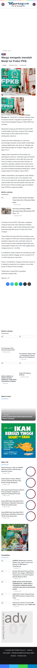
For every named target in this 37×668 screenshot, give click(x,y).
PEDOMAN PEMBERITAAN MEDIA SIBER (22, 653)
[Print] (29, 284)
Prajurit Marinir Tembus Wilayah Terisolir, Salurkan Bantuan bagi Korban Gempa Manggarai (11, 480)
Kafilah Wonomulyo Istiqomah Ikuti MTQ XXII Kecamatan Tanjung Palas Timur (23, 596)
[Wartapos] (18, 4)
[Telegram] (20, 284)
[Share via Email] (25, 284)
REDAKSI (13, 656)
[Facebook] (8, 284)
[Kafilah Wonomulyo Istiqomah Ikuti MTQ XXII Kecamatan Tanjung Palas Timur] (6, 596)
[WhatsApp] (16, 284)
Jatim (9, 50)
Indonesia (30, 650)
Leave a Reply (18, 389)
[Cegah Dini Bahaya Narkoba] (27, 366)
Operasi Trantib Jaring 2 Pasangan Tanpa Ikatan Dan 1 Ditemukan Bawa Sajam (24, 200)
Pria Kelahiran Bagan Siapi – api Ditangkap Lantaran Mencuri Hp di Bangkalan (27, 355)
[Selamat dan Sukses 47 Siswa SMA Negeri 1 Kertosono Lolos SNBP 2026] (6, 605)
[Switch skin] (32, 5)
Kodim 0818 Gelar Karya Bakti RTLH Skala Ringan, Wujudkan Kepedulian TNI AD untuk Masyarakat (12, 503)
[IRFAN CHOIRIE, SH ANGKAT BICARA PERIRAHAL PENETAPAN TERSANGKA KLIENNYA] (9, 368)
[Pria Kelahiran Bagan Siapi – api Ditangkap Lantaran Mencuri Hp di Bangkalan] (27, 343)
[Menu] (2, 4)
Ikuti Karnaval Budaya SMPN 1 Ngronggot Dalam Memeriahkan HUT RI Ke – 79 (24, 211)
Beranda (4, 50)
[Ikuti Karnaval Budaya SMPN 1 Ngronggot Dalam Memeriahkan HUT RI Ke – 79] (6, 210)
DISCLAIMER (6, 653)
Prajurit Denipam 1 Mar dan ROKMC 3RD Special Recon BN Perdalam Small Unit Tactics (12, 469)
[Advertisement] (18, 28)
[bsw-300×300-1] (14, 550)
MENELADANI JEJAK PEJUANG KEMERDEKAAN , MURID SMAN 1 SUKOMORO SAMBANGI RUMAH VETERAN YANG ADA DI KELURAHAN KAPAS (24, 585)
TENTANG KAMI (21, 656)
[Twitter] (12, 284)
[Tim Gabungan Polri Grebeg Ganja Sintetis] (9, 340)
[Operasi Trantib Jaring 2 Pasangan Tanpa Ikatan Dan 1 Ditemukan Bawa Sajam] (6, 199)
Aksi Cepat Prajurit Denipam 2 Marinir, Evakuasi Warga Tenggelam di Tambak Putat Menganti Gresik (12, 491)
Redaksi (5, 65)
